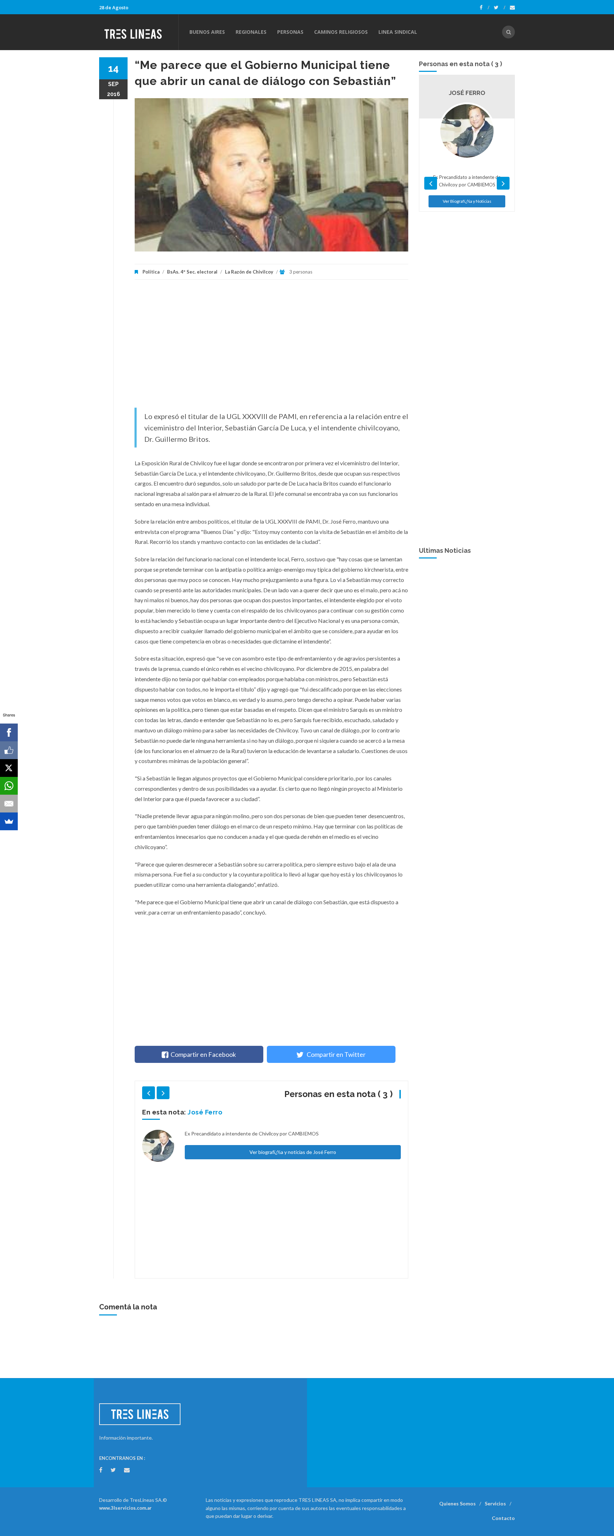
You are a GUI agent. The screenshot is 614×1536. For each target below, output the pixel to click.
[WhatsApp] (9, 786)
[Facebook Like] (9, 750)
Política (151, 272)
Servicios (495, 1503)
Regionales (251, 31)
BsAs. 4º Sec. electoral (192, 272)
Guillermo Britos (215, 1112)
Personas (290, 31)
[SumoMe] (9, 821)
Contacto (503, 1518)
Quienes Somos (457, 1503)
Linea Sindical (397, 31)
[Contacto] (512, 7)
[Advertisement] (271, 347)
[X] (9, 768)
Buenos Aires (207, 31)
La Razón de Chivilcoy (249, 272)
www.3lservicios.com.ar (125, 1508)
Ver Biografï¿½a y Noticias (467, 281)
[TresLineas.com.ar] (138, 32)
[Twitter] (499, 7)
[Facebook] (484, 7)
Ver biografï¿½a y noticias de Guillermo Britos (293, 1248)
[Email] (9, 803)
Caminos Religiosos (341, 31)
